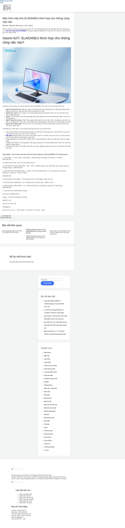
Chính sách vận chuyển (26, 499)
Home (5, 6)
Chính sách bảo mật (25, 501)
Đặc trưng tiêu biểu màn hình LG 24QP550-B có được (12, 231)
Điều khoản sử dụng (25, 502)
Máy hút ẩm (48, 398)
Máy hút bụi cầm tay (50, 404)
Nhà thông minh (49, 418)
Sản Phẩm (7, 8)
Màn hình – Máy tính (50, 388)
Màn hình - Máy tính (9, 25)
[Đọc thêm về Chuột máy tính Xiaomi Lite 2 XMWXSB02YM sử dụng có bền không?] (37, 233)
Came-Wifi (47, 362)
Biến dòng (47, 352)
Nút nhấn (47, 421)
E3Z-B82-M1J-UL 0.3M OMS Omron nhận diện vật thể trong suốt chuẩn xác (55, 325)
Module (46, 414)
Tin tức (6, 10)
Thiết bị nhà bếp (49, 447)
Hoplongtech (48, 385)
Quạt (45, 427)
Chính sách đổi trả (25, 496)
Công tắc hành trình (50, 372)
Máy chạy (47, 391)
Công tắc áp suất (49, 369)
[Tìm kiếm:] (51, 280)
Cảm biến (47, 359)
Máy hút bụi (47, 401)
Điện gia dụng (48, 375)
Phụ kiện (46, 424)
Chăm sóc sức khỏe (50, 365)
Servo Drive (47, 437)
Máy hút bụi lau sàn (50, 408)
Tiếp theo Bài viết (6, 217)
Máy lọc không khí (49, 411)
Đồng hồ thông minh (50, 378)
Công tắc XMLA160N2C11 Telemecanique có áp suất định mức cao (54, 303)
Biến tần (46, 356)
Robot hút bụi (48, 431)
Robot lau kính (48, 434)
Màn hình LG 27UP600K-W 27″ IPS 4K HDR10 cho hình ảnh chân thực (60, 232)
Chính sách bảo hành (25, 494)
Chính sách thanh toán (26, 497)
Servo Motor (48, 440)
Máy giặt (47, 395)
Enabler (46, 382)
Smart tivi (47, 444)
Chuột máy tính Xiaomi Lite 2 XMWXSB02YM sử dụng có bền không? (36, 237)
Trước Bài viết (5, 216)
